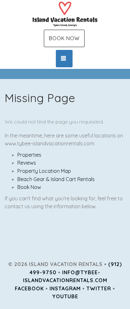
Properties (29, 155)
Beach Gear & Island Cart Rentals (56, 179)
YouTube (65, 296)
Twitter (98, 288)
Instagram (65, 288)
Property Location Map (44, 171)
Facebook (29, 288)
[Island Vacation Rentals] (65, 14)
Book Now (64, 38)
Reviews (26, 163)
